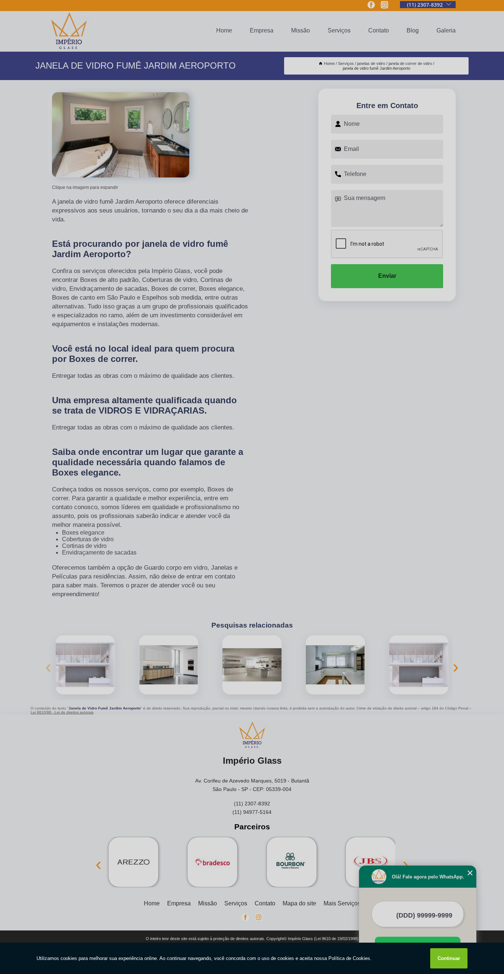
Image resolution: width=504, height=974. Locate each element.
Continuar (449, 958)
